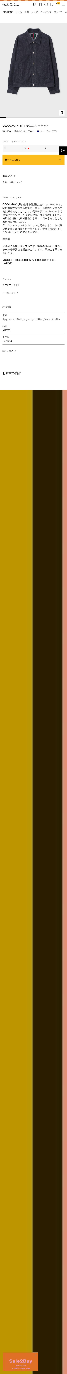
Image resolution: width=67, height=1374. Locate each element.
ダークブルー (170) (48, 131)
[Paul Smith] (11, 4)
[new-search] (34, 4)
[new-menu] (63, 4)
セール (18, 12)
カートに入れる (12, 159)
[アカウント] (46, 4)
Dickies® (7, 12)
